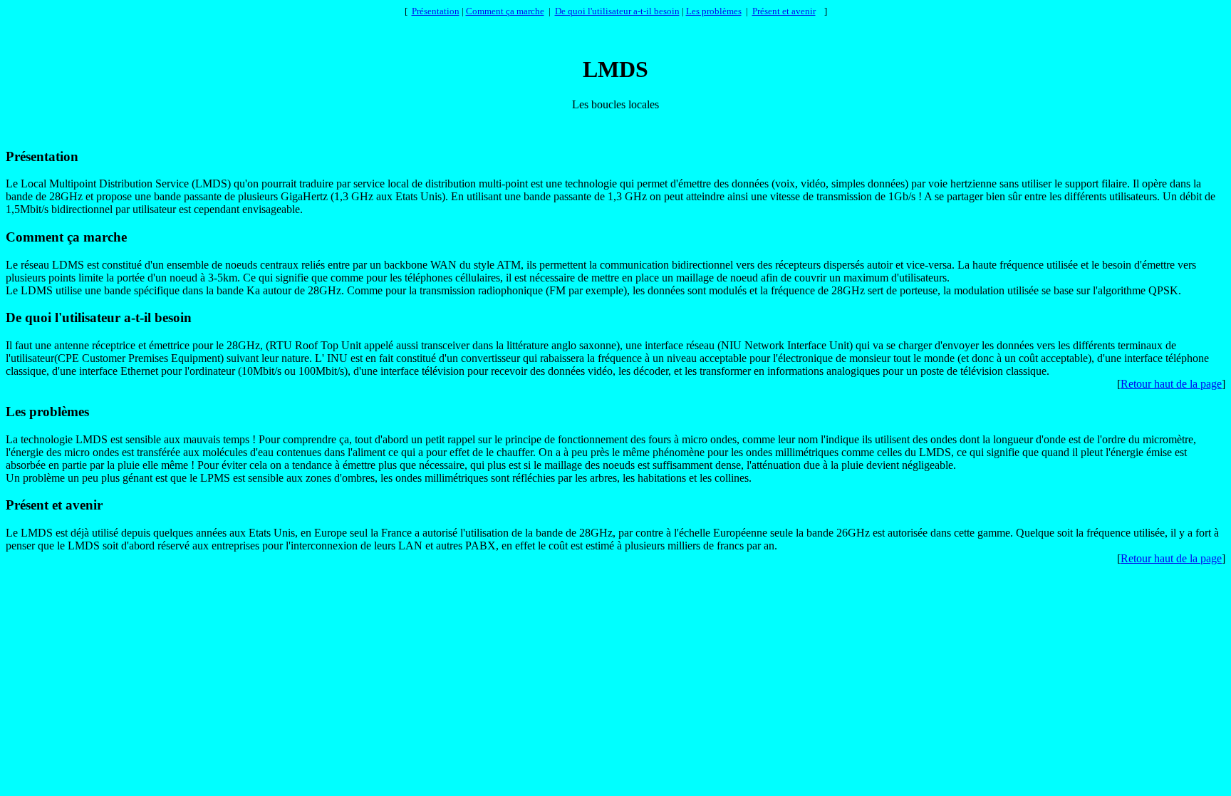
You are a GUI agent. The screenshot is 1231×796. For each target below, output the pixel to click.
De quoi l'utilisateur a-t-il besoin (617, 11)
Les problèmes (714, 11)
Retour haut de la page (1171, 384)
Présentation (435, 11)
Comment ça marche (505, 11)
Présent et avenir (784, 11)
